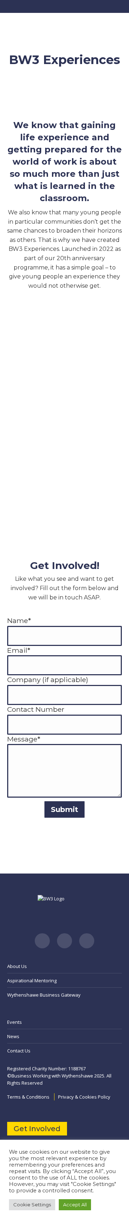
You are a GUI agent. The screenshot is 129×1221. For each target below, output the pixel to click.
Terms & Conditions (28, 1097)
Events (14, 1022)
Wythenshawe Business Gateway (44, 995)
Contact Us (18, 1050)
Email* (18, 650)
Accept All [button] (75, 1204)
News (13, 1036)
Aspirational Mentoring (32, 980)
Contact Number (35, 709)
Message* (23, 739)
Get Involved (37, 1128)
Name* (19, 620)
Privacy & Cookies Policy (84, 1097)
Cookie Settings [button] (32, 1204)
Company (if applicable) (47, 679)
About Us (17, 966)
